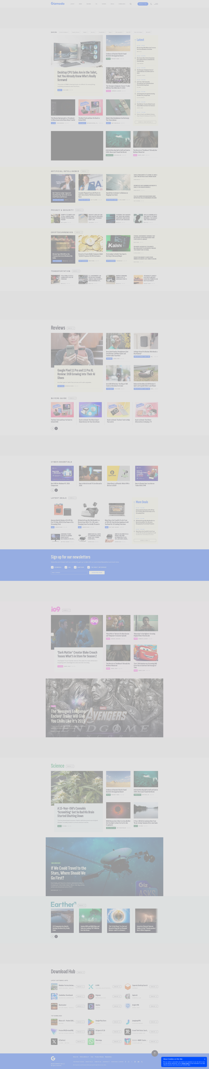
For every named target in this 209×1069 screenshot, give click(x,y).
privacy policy (185, 1063)
